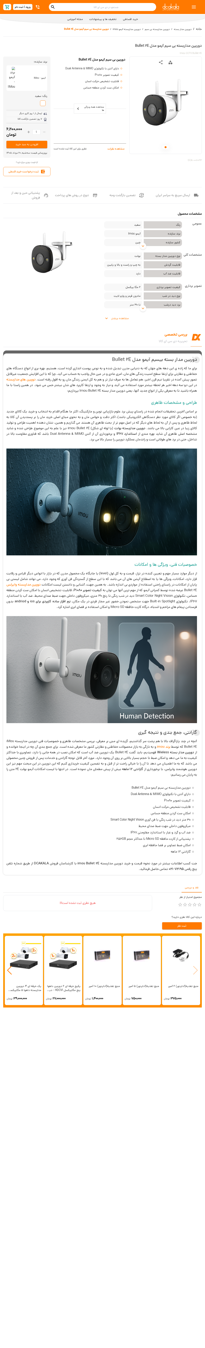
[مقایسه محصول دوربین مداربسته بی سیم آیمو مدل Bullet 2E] (170, 62)
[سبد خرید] (7, 7)
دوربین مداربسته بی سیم (157, 29)
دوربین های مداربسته (21, 379)
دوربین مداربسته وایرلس (23, 584)
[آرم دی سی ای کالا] (171, 7)
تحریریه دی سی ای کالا (173, 341)
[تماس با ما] (38, 7)
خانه (199, 29)
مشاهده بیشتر (120, 318)
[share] (161, 62)
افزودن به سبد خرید (26, 144)
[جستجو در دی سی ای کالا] (52, 7)
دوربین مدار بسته (183, 29)
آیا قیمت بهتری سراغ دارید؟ (27, 162)
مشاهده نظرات (116, 149)
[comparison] (170, 62)
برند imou (163, 746)
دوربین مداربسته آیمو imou (127, 29)
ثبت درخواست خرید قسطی (23, 172)
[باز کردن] (143, 246)
